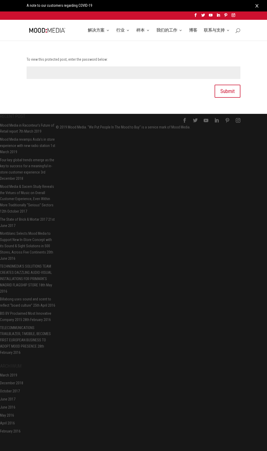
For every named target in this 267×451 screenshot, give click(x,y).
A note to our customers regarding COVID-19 (59, 5)
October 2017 (10, 391)
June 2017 (7, 399)
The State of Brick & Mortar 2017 (23, 219)
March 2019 (8, 375)
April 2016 (7, 423)
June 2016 (7, 407)
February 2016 (10, 431)
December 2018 (11, 383)
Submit (227, 91)
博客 (193, 30)
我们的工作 (166, 30)
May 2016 (7, 415)
